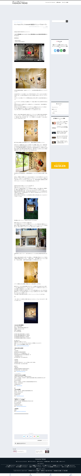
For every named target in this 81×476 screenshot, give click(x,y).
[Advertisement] (40, 12)
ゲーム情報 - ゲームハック (47, 465)
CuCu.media (55, 111)
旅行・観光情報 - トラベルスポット (22, 466)
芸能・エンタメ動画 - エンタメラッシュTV (69, 466)
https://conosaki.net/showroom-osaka (23, 345)
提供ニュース (54, 109)
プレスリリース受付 (65, 2)
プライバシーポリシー (32, 461)
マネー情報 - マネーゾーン (10, 466)
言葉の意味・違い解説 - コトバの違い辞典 (60, 470)
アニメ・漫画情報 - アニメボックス (35, 465)
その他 (53, 113)
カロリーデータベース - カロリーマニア (20, 470)
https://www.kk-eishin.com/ (21, 371)
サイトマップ (63, 461)
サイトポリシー (40, 461)
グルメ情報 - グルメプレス (11, 465)
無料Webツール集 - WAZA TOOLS (46, 470)
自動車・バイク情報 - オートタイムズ (35, 466)
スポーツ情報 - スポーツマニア (70, 465)
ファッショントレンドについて (50, 2)
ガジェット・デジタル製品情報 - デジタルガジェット (51, 466)
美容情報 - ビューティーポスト (58, 465)
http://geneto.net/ (19, 385)
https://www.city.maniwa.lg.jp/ (21, 411)
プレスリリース (45, 440)
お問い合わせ (58, 2)
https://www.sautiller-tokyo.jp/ (21, 406)
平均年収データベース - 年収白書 (34, 470)
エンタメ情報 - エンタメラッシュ (22, 465)
